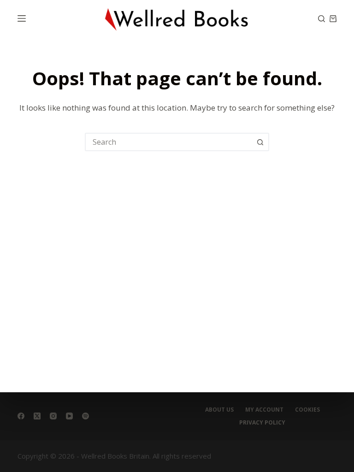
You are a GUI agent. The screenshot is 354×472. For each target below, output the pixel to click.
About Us (219, 409)
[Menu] (22, 18)
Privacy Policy (262, 422)
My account (264, 409)
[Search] (321, 18)
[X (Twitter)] (37, 416)
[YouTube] (69, 416)
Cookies (307, 409)
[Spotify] (85, 416)
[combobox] (169, 142)
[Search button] (260, 142)
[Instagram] (53, 416)
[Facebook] (21, 416)
